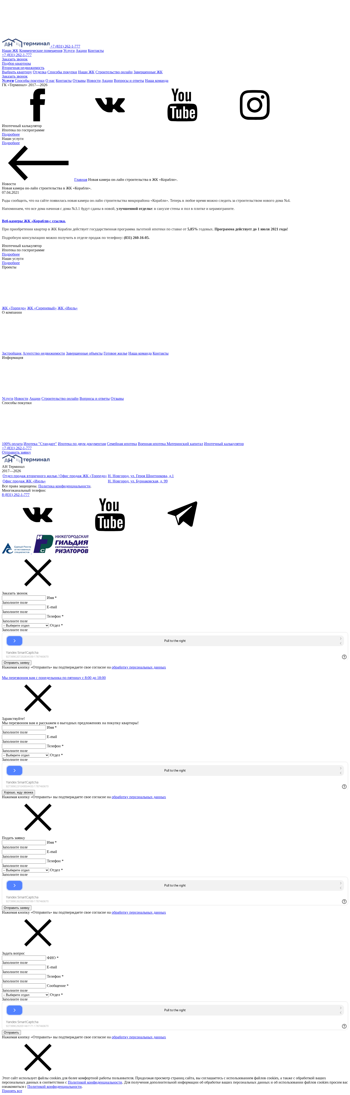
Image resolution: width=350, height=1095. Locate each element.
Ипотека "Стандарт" (40, 444)
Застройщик (12, 353)
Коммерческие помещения (40, 51)
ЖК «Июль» (68, 308)
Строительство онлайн (114, 72)
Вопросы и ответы (129, 81)
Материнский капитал (185, 444)
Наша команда (156, 81)
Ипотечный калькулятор (224, 444)
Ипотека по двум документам (82, 444)
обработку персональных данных (139, 667)
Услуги (69, 51)
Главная (80, 180)
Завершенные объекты (84, 353)
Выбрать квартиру (17, 72)
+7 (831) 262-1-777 (65, 46)
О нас (50, 81)
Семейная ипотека (122, 444)
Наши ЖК (10, 51)
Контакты (96, 51)
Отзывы (79, 81)
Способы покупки (62, 72)
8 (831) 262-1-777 (16, 495)
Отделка (39, 72)
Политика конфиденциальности (64, 486)
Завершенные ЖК (148, 72)
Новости (94, 81)
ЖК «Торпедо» (14, 308)
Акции (81, 51)
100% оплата (12, 444)
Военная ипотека (152, 444)
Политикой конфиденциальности (95, 1082)
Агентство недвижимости (44, 353)
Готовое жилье (115, 353)
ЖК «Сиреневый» (42, 308)
